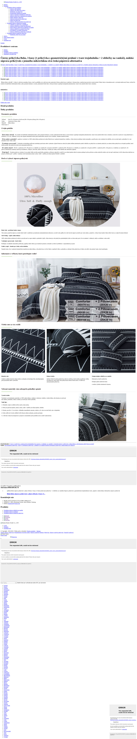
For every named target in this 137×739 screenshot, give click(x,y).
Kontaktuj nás (7, 40)
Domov (6, 4)
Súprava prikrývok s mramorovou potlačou (21, 16)
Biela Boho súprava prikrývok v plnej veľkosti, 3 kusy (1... (26, 494)
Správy (5, 36)
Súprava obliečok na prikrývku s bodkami (20, 31)
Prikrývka (46, 532)
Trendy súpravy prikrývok (7, 532)
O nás (5, 39)
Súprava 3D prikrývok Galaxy (17, 10)
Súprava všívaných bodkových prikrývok (20, 21)
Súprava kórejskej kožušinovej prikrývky (20, 14)
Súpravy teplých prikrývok (56, 532)
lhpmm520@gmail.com (14, 503)
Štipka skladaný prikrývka (16, 17)
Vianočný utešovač (68, 532)
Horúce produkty (31, 531)
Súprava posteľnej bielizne (37, 532)
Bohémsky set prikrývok (16, 11)
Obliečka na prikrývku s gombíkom (19, 24)
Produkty (6, 6)
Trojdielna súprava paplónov (14, 7)
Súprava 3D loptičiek (15, 9)
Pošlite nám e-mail (5, 102)
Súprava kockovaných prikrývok (18, 19)
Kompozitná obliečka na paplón (18, 13)
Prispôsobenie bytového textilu (22, 532)
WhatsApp (14, 537)
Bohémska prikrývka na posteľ (18, 34)
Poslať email (4, 535)
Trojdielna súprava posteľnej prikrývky (16, 33)
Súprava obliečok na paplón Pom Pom (19, 29)
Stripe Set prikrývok (15, 20)
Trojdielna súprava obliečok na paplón (16, 23)
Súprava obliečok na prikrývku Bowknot (20, 26)
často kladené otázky (9, 37)
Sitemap (39, 531)
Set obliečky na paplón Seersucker (18, 30)
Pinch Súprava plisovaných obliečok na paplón (22, 27)
